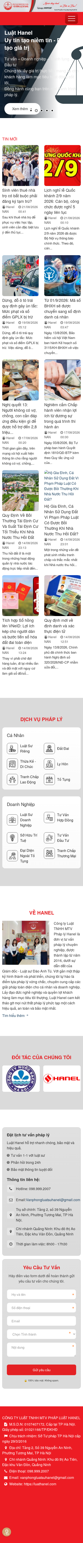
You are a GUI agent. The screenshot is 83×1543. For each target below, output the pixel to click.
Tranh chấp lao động (29, 779)
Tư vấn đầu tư (63, 838)
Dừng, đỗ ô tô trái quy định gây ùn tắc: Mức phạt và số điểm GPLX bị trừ (20, 308)
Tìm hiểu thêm (13, 1015)
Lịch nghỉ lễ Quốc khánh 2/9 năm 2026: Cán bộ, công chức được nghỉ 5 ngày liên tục (61, 201)
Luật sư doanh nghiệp (26, 820)
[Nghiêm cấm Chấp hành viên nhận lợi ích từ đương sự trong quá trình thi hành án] (62, 380)
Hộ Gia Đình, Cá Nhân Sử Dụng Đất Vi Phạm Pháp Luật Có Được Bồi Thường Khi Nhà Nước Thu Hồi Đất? (61, 519)
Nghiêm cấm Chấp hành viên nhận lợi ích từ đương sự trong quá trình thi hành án (60, 415)
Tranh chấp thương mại (66, 853)
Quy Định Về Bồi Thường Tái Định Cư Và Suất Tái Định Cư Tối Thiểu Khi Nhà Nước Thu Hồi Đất (20, 526)
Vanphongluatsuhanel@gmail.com (53, 1199)
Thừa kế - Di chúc (28, 764)
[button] (31, 110)
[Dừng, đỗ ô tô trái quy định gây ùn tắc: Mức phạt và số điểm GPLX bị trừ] (20, 275)
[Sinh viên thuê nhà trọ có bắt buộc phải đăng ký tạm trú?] (20, 165)
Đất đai (63, 748)
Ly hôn (62, 763)
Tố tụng (63, 779)
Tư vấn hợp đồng (65, 817)
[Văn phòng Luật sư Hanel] (41, 5)
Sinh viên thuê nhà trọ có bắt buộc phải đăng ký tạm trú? (19, 195)
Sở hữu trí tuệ (28, 838)
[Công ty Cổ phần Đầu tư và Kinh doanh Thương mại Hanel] (62, 1078)
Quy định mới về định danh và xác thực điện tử (59, 625)
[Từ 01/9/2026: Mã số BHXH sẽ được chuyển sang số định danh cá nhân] (62, 275)
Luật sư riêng (26, 748)
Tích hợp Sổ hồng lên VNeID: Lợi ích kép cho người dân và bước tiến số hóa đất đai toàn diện (19, 631)
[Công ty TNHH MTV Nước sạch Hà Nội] (21, 1079)
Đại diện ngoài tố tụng (27, 855)
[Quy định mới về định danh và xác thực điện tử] (62, 595)
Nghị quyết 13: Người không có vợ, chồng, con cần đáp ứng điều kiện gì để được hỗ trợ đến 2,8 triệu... (19, 418)
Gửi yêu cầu (41, 1369)
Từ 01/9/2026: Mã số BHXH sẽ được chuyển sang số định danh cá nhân (62, 308)
